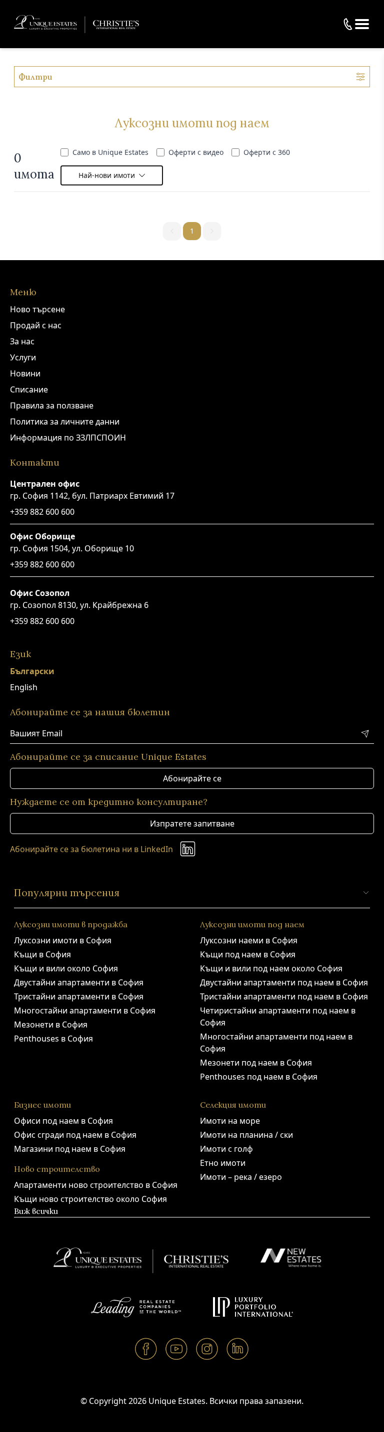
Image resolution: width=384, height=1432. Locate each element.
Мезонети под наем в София (256, 1062)
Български (32, 671)
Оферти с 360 (267, 152)
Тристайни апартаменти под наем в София (284, 996)
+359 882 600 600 (42, 511)
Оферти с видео (196, 152)
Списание (29, 389)
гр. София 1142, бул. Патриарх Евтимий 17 (92, 495)
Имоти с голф (226, 1148)
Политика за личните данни (65, 421)
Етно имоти (223, 1162)
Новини (25, 373)
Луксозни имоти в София (63, 940)
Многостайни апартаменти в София (85, 1010)
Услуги (23, 357)
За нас (22, 341)
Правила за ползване (52, 405)
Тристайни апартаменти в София (79, 996)
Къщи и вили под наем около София (271, 968)
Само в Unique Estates (110, 152)
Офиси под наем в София (63, 1120)
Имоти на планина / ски (246, 1134)
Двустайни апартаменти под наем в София (284, 982)
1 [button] (192, 231)
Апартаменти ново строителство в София (96, 1184)
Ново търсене (37, 309)
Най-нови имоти (106, 175)
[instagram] (207, 1348)
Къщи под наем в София (248, 954)
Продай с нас (36, 325)
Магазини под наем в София (70, 1148)
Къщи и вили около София (66, 968)
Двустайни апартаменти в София (79, 982)
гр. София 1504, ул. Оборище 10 (72, 548)
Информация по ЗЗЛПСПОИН (68, 437)
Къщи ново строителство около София (90, 1198)
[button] (362, 24)
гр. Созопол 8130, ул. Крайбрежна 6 (79, 604)
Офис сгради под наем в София (75, 1134)
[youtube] (177, 1348)
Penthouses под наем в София (259, 1076)
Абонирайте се (192, 778)
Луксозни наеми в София (249, 940)
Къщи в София (42, 954)
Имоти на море (230, 1120)
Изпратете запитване (192, 823)
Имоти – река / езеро (241, 1176)
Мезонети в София (51, 1024)
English (24, 687)
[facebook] (146, 1348)
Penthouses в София (53, 1038)
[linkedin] (237, 1348)
